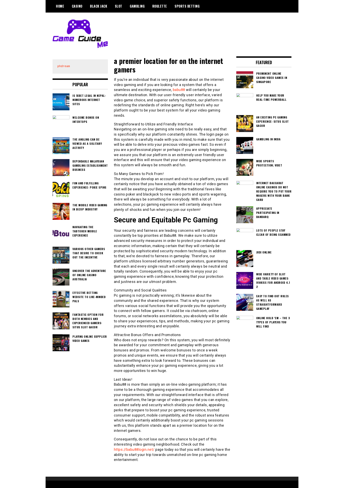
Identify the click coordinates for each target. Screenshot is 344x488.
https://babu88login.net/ (134, 449)
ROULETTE (159, 6)
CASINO (77, 6)
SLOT (118, 6)
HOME (60, 6)
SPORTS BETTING (187, 6)
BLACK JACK (98, 6)
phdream (63, 66)
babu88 (179, 90)
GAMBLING (137, 6)
